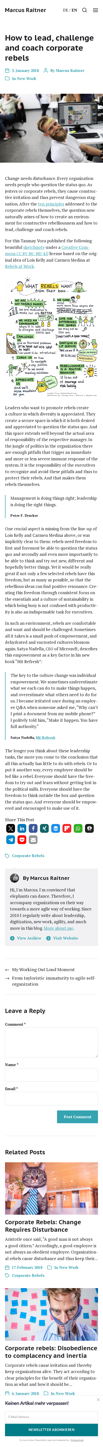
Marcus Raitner (25, 10)
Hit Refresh (45, 737)
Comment (15, 1024)
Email (11, 1089)
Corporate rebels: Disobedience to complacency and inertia (51, 1352)
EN (74, 10)
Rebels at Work (19, 266)
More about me (58, 928)
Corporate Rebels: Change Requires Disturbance (43, 1225)
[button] (84, 10)
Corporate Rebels (28, 855)
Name (11, 1065)
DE (65, 10)
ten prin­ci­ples (51, 204)
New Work (26, 78)
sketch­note (34, 247)
